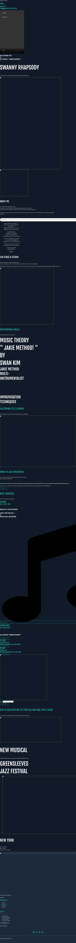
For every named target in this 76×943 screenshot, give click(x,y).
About (3, 8)
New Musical (13, 750)
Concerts (4, 17)
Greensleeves (14, 763)
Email (1, 701)
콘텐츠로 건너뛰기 (3, 0)
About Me (4, 201)
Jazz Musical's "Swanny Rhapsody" (10, 635)
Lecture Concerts (6, 920)
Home (3, 4)
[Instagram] (39, 932)
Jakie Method (9, 369)
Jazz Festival (14, 771)
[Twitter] (36, 932)
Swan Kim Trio (5, 916)
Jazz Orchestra (5, 919)
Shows (3, 907)
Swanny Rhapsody (19, 67)
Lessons (4, 12)
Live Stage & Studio (9, 257)
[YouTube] (42, 932)
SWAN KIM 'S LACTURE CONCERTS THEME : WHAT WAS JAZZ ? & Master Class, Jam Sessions (9, 513)
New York (7, 840)
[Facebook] (33, 932)
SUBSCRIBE (4, 703)
